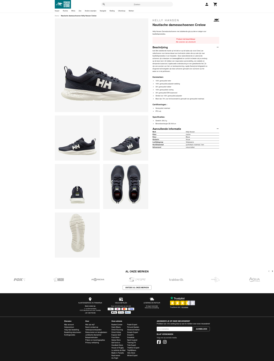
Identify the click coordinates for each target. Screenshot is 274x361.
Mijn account (69, 324)
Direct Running (117, 329)
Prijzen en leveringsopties (95, 340)
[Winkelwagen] (215, 4)
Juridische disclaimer (93, 335)
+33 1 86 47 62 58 (90, 313)
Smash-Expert (132, 332)
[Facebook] (159, 342)
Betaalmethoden (91, 337)
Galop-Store (116, 340)
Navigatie (103, 11)
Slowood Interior (133, 329)
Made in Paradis (117, 353)
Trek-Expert (131, 345)
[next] (272, 271)
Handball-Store (117, 345)
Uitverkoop (121, 11)
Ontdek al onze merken (137, 287)
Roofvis (65, 11)
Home (57, 16)
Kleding (112, 11)
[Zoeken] (103, 4)
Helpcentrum (69, 327)
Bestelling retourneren (72, 332)
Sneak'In (130, 335)
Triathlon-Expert (133, 347)
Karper (57, 11)
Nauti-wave (115, 355)
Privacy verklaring (92, 342)
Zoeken (137, 4)
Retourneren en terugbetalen (96, 332)
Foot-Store (115, 337)
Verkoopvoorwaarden (93, 329)
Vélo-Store (131, 353)
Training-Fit (131, 342)
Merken (131, 11)
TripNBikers (131, 350)
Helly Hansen (166, 20)
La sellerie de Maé (118, 350)
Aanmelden (201, 329)
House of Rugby (117, 347)
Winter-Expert (132, 355)
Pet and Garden (133, 327)
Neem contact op (90, 306)
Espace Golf (116, 335)
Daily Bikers (116, 327)
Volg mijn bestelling (71, 329)
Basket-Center (116, 324)
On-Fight (114, 358)
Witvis (73, 11)
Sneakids (130, 337)
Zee (80, 11)
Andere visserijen (90, 11)
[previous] (268, 271)
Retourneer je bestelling (152, 308)
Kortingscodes (69, 335)
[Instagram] (165, 342)
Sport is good (132, 340)
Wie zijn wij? (90, 324)
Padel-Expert (132, 324)
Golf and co (115, 342)
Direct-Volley (116, 332)
